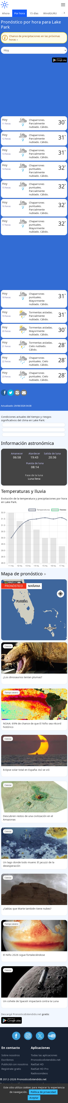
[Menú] (63, 5)
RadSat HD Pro (39, 1068)
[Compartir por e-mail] (24, 393)
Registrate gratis (11, 1068)
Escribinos (7, 1059)
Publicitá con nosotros (14, 1064)
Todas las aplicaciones (44, 1055)
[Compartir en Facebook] (4, 393)
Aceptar (34, 1097)
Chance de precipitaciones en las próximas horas (34, 37)
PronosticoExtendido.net (45, 1059)
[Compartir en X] (10, 393)
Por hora (19, 13)
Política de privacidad (43, 1092)
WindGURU (50, 13)
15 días (34, 13)
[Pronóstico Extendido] (4, 5)
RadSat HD (37, 1064)
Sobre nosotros (10, 1055)
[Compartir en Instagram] (17, 393)
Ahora (5, 13)
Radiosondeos (39, 1073)
